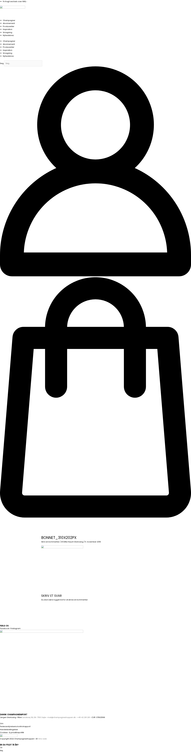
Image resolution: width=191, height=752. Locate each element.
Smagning (7, 32)
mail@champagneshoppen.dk (62, 717)
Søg (2, 63)
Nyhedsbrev (8, 35)
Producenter (8, 26)
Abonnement (9, 23)
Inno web (42, 738)
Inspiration (7, 29)
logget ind (58, 599)
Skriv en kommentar (50, 541)
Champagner (9, 20)
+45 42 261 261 (83, 717)
